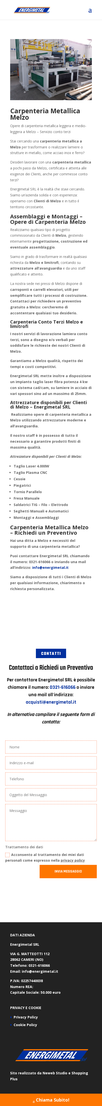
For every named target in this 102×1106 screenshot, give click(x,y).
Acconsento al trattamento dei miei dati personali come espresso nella (45, 857)
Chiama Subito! (52, 1100)
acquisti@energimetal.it (51, 702)
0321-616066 (63, 687)
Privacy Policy (26, 1017)
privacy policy (73, 860)
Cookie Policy (25, 1024)
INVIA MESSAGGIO (68, 871)
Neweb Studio (55, 1073)
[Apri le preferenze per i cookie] (9, 1099)
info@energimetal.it (50, 567)
